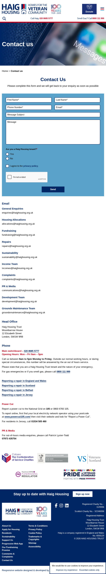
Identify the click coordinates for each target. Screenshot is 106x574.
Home (5, 71)
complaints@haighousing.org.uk (18, 279)
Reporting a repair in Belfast (17, 390)
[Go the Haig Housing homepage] (24, 9)
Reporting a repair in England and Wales (24, 381)
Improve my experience (66, 570)
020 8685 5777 (46, 18)
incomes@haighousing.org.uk (17, 268)
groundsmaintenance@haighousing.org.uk (23, 312)
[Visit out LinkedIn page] (67, 506)
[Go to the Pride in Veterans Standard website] (79, 474)
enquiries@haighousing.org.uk (17, 212)
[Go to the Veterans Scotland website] (88, 457)
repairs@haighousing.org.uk (16, 246)
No (11, 158)
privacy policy (30, 166)
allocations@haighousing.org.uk (18, 224)
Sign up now (82, 494)
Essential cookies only (89, 570)
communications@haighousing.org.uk (21, 290)
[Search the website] (4, 18)
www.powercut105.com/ (18, 416)
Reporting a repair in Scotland (18, 385)
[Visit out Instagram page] (61, 506)
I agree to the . (24, 166)
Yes (12, 154)
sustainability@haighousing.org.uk (19, 257)
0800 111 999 (98, 18)
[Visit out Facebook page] (56, 506)
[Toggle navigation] (102, 9)
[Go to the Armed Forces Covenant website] (53, 457)
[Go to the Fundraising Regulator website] (27, 474)
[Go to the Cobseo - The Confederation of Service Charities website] (17, 457)
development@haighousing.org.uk (19, 301)
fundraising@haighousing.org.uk (18, 235)
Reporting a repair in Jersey (17, 395)
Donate (89, 12)
